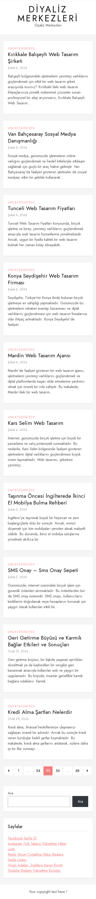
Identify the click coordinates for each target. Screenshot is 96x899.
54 (38, 770)
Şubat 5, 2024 (17, 509)
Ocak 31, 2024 (18, 651)
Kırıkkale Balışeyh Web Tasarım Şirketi (43, 57)
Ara (10, 793)
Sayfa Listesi (17, 859)
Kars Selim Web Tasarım (35, 423)
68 (77, 770)
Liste (11, 849)
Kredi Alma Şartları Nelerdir (40, 712)
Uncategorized (21, 48)
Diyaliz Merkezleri (48, 14)
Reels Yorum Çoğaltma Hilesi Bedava (35, 854)
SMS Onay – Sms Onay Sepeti (43, 570)
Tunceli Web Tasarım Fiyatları (41, 208)
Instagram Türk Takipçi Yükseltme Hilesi (37, 843)
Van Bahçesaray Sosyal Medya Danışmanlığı (42, 137)
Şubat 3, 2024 (17, 577)
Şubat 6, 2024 (17, 68)
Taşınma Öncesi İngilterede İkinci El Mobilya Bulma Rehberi (46, 499)
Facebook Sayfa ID (22, 838)
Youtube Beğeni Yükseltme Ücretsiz (34, 870)
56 (58, 770)
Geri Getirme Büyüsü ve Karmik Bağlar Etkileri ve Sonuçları (44, 641)
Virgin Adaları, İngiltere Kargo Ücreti (35, 865)
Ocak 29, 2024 (18, 719)
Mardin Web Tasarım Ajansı (39, 355)
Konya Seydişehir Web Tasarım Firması (43, 279)
